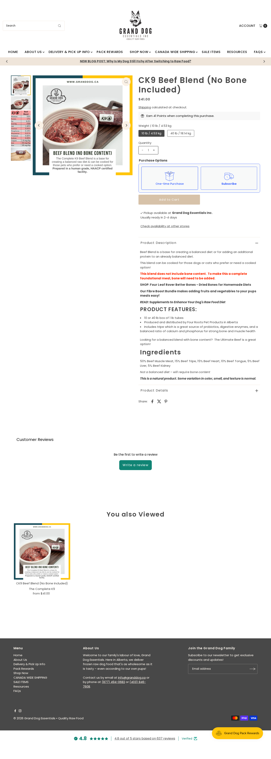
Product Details (154, 390)
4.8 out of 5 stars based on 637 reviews (144, 738)
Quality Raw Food (71, 718)
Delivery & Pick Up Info (69, 52)
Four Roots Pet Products (205, 322)
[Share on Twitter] (159, 401)
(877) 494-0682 (113, 682)
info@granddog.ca (132, 677)
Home (13, 52)
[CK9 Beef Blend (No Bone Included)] (42, 551)
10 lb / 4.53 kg (151, 133)
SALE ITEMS (211, 52)
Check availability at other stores (164, 226)
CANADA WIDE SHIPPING (175, 52)
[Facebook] (15, 711)
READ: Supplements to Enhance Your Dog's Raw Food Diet (182, 302)
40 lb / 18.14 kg (180, 133)
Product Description (158, 242)
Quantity (144, 143)
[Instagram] (20, 711)
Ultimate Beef (231, 340)
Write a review (135, 465)
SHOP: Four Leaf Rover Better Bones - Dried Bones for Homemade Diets (195, 285)
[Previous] (7, 61)
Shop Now (139, 52)
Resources (237, 52)
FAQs (258, 52)
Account (247, 25)
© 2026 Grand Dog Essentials (34, 718)
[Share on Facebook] (152, 401)
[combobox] (34, 26)
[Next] (264, 61)
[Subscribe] (253, 669)
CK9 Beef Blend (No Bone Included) (42, 583)
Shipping (144, 107)
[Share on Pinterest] (166, 401)
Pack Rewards (110, 52)
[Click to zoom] (126, 81)
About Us (33, 52)
